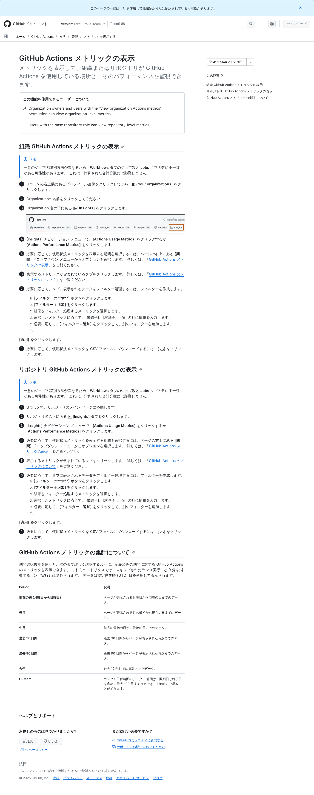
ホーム (21, 36)
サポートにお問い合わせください (141, 747)
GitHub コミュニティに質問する (140, 740)
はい (31, 741)
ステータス (94, 778)
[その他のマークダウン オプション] (250, 62)
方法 (62, 36)
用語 (56, 778)
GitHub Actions (42, 36)
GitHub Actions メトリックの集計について (74, 552)
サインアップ (296, 24)
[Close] (301, 7)
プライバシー (73, 778)
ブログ (158, 778)
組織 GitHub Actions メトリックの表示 (69, 146)
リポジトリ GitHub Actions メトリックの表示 (78, 369)
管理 (74, 36)
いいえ (53, 741)
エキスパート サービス (132, 778)
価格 (109, 778)
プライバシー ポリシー (33, 749)
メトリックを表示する (100, 36)
